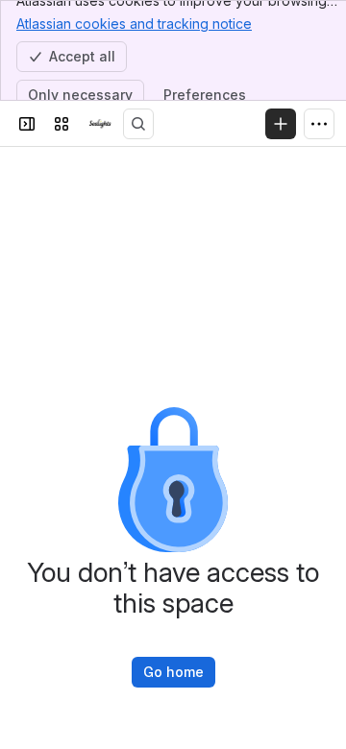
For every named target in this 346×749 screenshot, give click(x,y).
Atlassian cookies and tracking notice (134, 23)
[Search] (138, 124)
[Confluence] (100, 124)
